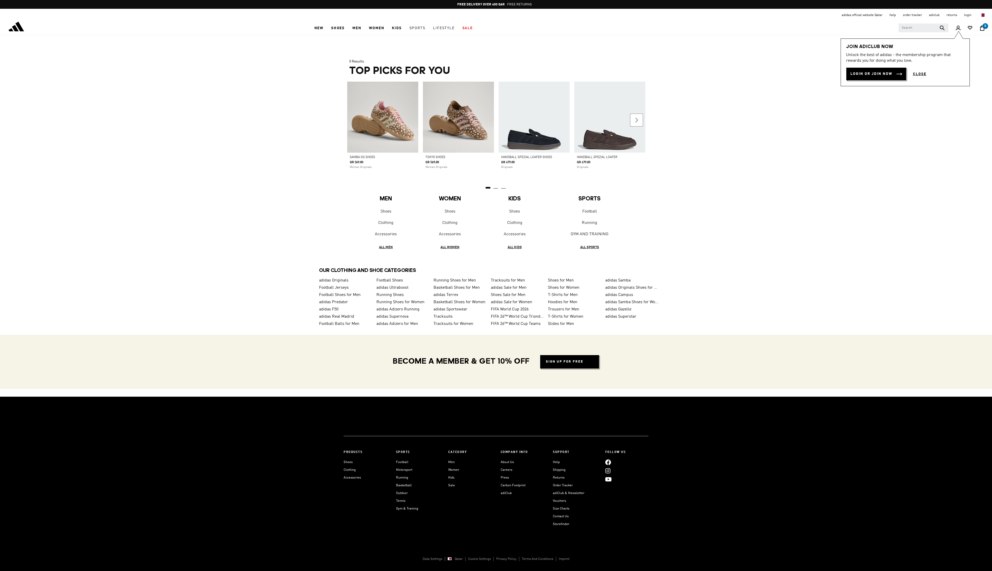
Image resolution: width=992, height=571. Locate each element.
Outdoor (402, 493)
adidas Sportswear (450, 309)
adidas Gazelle (618, 309)
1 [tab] (488, 186)
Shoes (386, 211)
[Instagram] (607, 470)
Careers (506, 470)
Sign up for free (564, 361)
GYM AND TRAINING (589, 234)
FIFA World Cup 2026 (510, 309)
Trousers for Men (563, 309)
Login (968, 15)
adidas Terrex (445, 295)
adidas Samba (618, 280)
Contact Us (561, 516)
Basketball (404, 485)
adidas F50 (328, 309)
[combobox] (923, 28)
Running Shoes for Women (400, 302)
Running (589, 223)
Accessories (386, 234)
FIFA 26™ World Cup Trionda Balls (517, 317)
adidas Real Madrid (336, 317)
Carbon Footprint (513, 485)
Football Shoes (389, 280)
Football (589, 211)
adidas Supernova (392, 317)
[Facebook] (608, 462)
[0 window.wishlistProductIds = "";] (970, 28)
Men (451, 462)
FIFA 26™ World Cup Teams (516, 324)
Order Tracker (563, 485)
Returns (558, 477)
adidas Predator (333, 302)
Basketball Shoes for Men (456, 288)
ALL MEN (386, 247)
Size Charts (561, 508)
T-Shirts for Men (563, 295)
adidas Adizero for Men (397, 324)
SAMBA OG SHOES (362, 157)
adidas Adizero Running (398, 309)
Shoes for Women (563, 288)
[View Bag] (982, 28)
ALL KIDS (515, 247)
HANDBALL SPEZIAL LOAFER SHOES (526, 157)
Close (919, 74)
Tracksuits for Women (453, 324)
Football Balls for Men (339, 324)
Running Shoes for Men (454, 280)
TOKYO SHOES (435, 157)
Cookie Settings (479, 559)
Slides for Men (561, 324)
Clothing (385, 223)
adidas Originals (333, 280)
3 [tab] (503, 186)
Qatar (459, 559)
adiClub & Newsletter (568, 493)
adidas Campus (619, 295)
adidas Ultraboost (392, 288)
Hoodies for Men (562, 302)
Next (636, 120)
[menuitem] (319, 28)
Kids (451, 477)
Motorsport (404, 470)
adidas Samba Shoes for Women (631, 302)
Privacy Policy (506, 559)
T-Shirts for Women (565, 317)
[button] (319, 28)
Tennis (400, 501)
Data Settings (432, 559)
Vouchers (559, 501)
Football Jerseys (334, 288)
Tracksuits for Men (508, 280)
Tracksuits (443, 317)
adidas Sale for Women (511, 302)
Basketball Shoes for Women (459, 302)
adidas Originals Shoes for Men (631, 288)
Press (505, 477)
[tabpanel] (496, 157)
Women (453, 470)
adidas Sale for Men (508, 288)
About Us (507, 462)
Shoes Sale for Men (508, 295)
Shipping (559, 470)
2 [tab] (496, 186)
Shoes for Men (561, 280)
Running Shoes (390, 295)
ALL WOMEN (449, 247)
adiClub (506, 493)
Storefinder (561, 524)
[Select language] (982, 15)
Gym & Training (407, 508)
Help (556, 462)
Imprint (564, 559)
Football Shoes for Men (340, 295)
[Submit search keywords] (942, 28)
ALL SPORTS (589, 247)
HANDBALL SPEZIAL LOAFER (597, 157)
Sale (451, 485)
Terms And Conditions (537, 559)
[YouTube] (608, 479)
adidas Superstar (620, 317)
